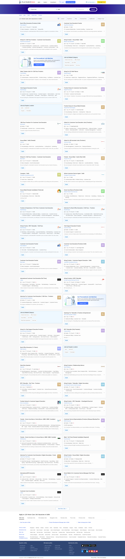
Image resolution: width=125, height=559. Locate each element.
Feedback (32, 547)
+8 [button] (35, 494)
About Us (71, 547)
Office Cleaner (77, 59)
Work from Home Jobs (70, 532)
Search (93, 9)
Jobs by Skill (41, 534)
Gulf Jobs (70, 534)
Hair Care (78, 65)
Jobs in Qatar (46, 530)
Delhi (22, 108)
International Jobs (77, 534)
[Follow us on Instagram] (94, 551)
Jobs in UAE (32, 530)
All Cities (90, 527)
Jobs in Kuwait (39, 530)
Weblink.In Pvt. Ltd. (32, 557)
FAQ (21, 550)
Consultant (53, 2)
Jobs (39, 2)
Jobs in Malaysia (83, 530)
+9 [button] (39, 369)
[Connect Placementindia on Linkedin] (87, 551)
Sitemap (71, 550)
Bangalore (32, 527)
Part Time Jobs (40, 532)
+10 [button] (36, 351)
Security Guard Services (35, 538)
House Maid (67, 62)
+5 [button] (79, 264)
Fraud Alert (71, 553)
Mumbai (37, 527)
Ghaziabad (28, 110)
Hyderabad (56, 527)
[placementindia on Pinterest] (89, 551)
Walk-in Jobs (32, 532)
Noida (76, 527)
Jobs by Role (47, 534)
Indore (86, 527)
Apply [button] (22, 34)
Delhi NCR (27, 108)
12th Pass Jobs (80, 532)
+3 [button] (79, 333)
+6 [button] (35, 282)
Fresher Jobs (54, 532)
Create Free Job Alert (86, 534)
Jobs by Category (33, 534)
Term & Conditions (34, 548)
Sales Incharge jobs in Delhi (84, 522)
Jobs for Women (47, 532)
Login (62, 2)
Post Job (101, 2)
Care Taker (74, 62)
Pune (61, 527)
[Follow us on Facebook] (82, 551)
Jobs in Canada (91, 530)
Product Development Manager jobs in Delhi (59, 522)
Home (70, 545)
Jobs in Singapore (74, 530)
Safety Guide (71, 552)
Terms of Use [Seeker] (101, 557)
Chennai (46, 527)
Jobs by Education (63, 534)
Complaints (22, 548)
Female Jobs (47, 548)
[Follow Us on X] (85, 551)
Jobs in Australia (99, 530)
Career (45, 2)
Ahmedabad (65, 527)
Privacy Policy (94, 557)
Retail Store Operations (69, 65)
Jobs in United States (65, 530)
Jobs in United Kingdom (55, 530)
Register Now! (39, 64)
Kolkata (42, 527)
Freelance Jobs (62, 532)
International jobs (58, 548)
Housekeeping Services (46, 538)
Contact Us (71, 548)
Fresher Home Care (69, 59)
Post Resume (71, 2)
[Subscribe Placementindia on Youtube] (97, 551)
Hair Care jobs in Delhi (25, 522)
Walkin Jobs (57, 547)
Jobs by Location (55, 534)
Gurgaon (22, 110)
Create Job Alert (33, 550)
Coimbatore (80, 527)
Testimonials (22, 547)
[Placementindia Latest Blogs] (92, 551)
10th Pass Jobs (87, 532)
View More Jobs (62, 508)
